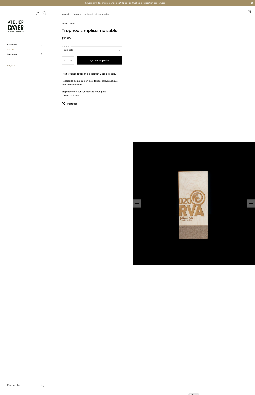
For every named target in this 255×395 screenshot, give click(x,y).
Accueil (65, 14)
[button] (137, 203)
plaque (67, 47)
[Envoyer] (42, 385)
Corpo (76, 14)
